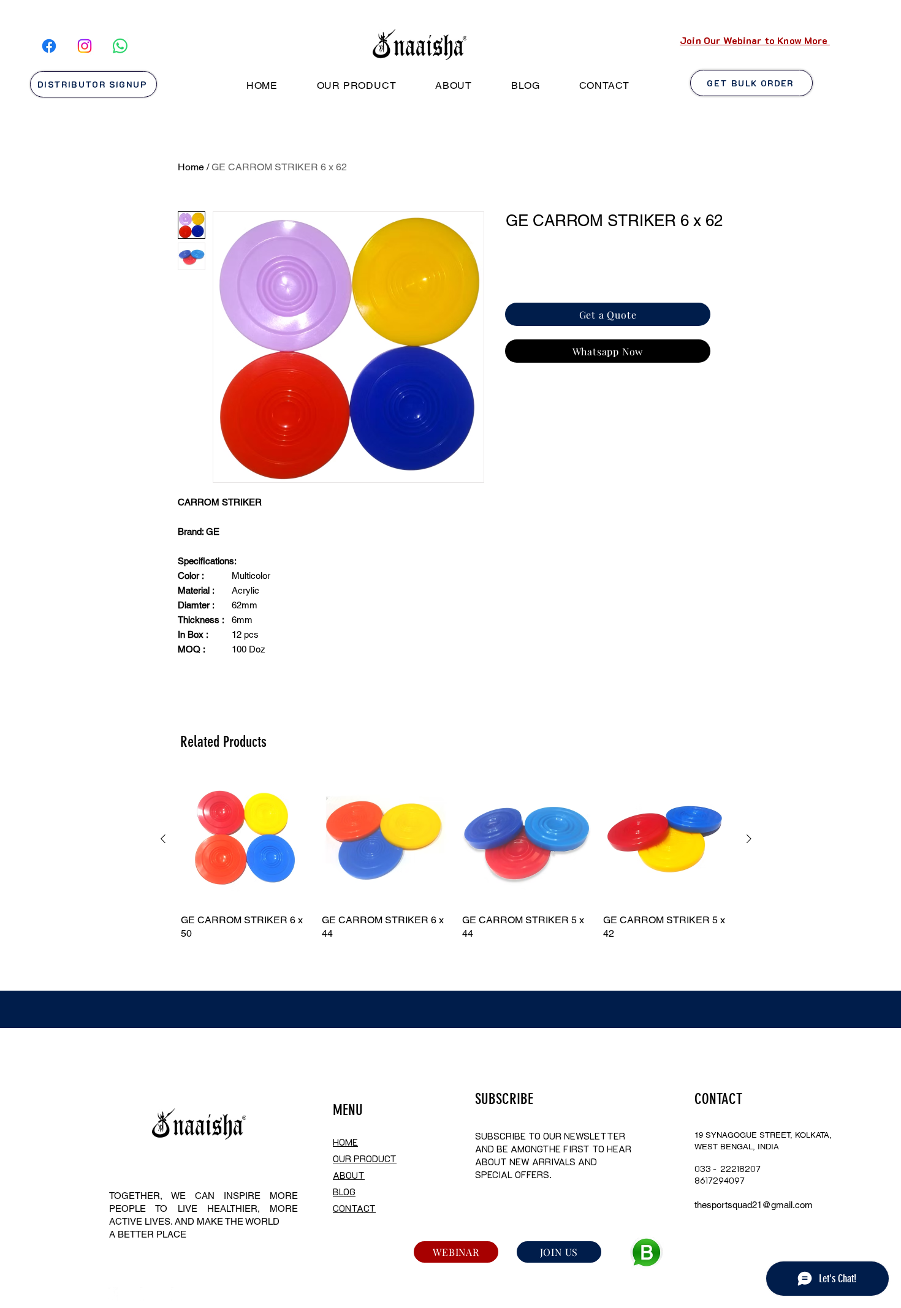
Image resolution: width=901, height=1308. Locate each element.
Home (191, 167)
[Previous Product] (163, 838)
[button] (356, 85)
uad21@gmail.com (775, 1205)
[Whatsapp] (120, 46)
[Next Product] (749, 838)
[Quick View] (245, 839)
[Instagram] (84, 46)
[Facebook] (49, 46)
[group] (456, 857)
